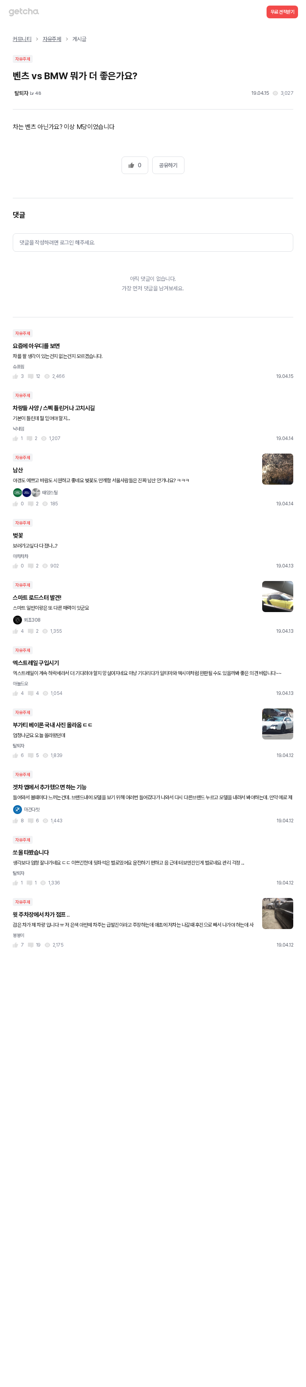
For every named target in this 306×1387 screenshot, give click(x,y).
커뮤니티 (22, 39)
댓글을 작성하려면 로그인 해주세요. (57, 242)
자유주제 (52, 39)
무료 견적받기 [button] (282, 12)
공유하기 (168, 165)
